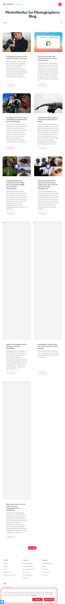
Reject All (37, 599)
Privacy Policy (45, 569)
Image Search (26, 572)
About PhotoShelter (47, 563)
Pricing (5, 569)
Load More (32, 548)
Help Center (26, 578)
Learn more (11, 85)
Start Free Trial (7, 572)
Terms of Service (46, 572)
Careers (44, 566)
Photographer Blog (27, 563)
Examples (5, 566)
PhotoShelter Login (8, 587)
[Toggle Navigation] (60, 4)
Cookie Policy (34, 595)
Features (5, 563)
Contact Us (45, 575)
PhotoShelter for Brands (9, 575)
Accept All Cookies (49, 599)
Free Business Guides (28, 566)
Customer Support (27, 575)
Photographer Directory (29, 569)
